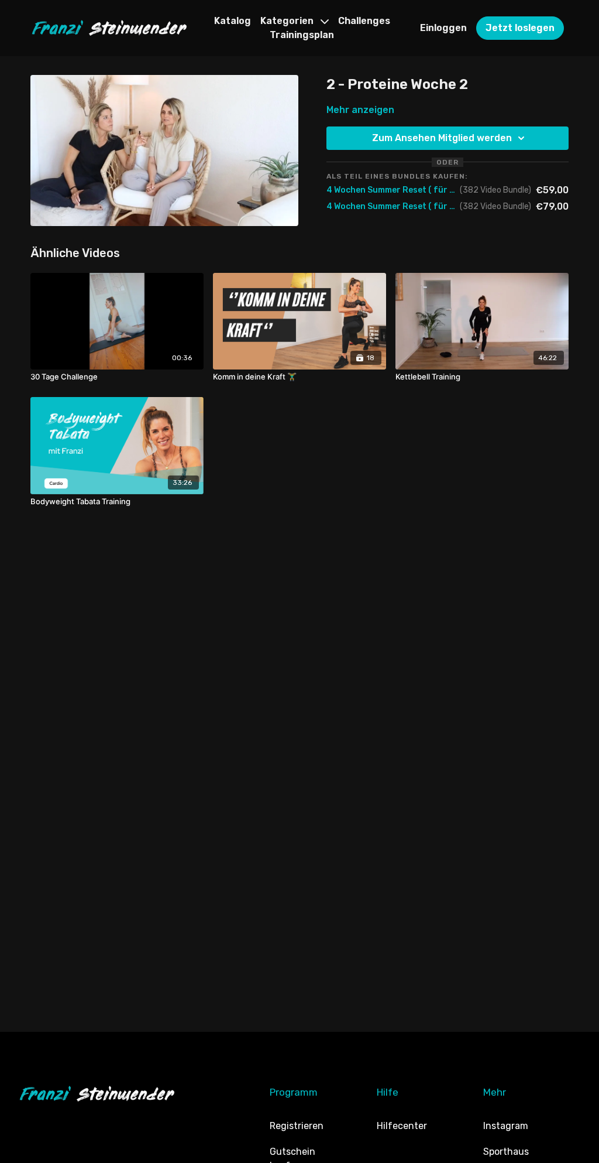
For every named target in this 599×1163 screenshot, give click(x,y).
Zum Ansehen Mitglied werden (442, 137)
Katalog (232, 20)
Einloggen (443, 27)
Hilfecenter (402, 1125)
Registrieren (296, 1125)
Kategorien (288, 20)
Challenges (364, 20)
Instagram (505, 1125)
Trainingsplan (302, 34)
